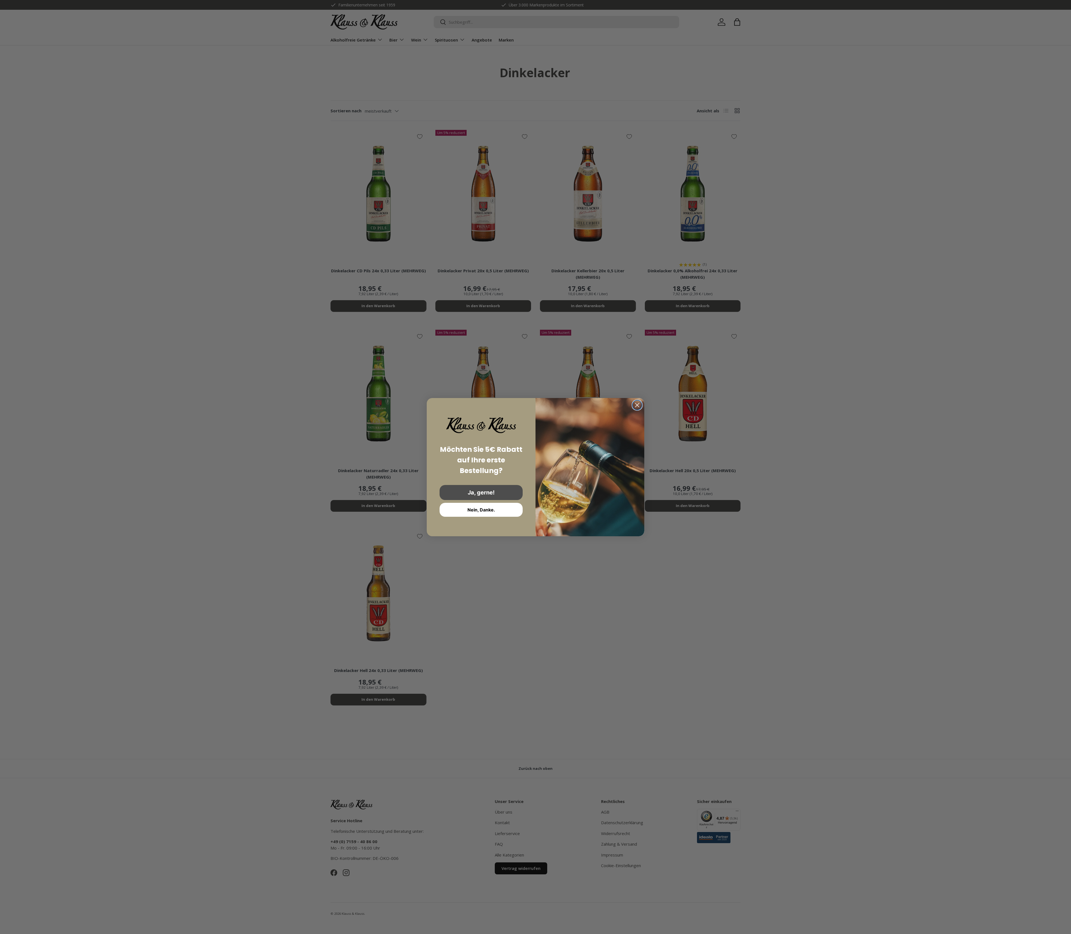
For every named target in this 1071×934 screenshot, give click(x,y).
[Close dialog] (637, 405)
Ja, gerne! (481, 492)
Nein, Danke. (481, 510)
